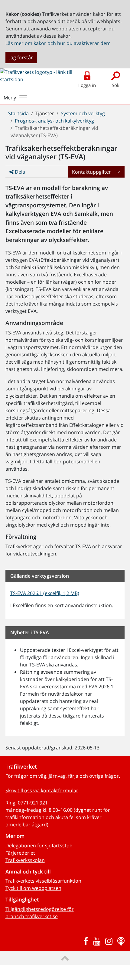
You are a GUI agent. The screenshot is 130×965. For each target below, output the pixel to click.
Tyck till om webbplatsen (33, 888)
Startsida (18, 113)
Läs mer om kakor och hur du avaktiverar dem (58, 43)
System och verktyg (83, 113)
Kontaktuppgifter (91, 171)
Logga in (87, 85)
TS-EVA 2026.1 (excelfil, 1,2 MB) (44, 593)
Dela (19, 171)
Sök (115, 85)
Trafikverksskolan (25, 860)
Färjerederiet (20, 852)
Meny (10, 97)
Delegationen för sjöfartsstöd (39, 845)
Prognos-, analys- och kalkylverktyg (54, 120)
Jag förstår (21, 57)
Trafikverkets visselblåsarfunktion (43, 880)
